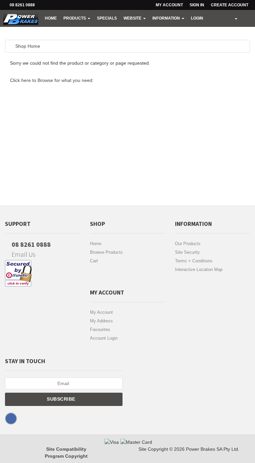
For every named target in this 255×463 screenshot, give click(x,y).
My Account (101, 312)
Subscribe (62, 399)
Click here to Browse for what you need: (52, 80)
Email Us (23, 254)
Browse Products (106, 252)
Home (51, 18)
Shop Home (27, 46)
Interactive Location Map (198, 269)
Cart (94, 260)
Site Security (187, 252)
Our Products (188, 243)
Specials (107, 18)
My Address (101, 320)
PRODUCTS (75, 18)
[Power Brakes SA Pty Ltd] (21, 18)
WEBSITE (133, 18)
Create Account (229, 5)
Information (166, 18)
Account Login (104, 338)
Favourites (100, 329)
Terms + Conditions (193, 260)
